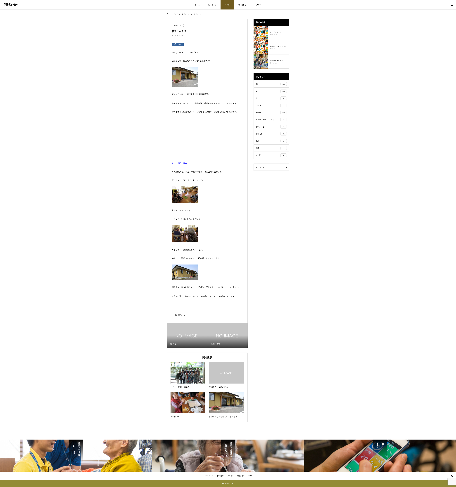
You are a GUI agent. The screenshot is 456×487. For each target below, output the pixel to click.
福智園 (174, 287)
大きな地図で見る (179, 163)
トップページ (208, 476)
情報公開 (240, 476)
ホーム (197, 5)
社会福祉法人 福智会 (181, 296)
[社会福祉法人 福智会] (11, 4)
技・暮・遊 (212, 5)
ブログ (227, 5)
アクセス (258, 5)
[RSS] (452, 476)
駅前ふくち (177, 25)
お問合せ (220, 476)
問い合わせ (242, 5)
